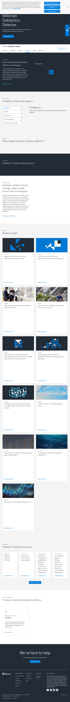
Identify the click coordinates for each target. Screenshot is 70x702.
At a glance (13, 50)
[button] (18, 261)
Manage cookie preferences (52, 3)
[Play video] (51, 72)
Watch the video (6, 84)
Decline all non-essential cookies (52, 7)
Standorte (17, 683)
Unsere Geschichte (19, 676)
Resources (41, 50)
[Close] (67, 6)
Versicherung (29, 678)
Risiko (27, 681)
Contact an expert (35, 661)
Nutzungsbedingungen (18, 694)
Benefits (20, 50)
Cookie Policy (17, 8)
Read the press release (8, 216)
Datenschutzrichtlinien (26, 694)
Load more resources (35, 582)
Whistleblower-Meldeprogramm (6, 696)
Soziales (17, 678)
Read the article (8, 282)
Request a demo (7, 36)
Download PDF (8, 575)
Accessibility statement (16, 696)
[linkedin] (51, 690)
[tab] (12, 108)
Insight (34, 50)
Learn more (8, 632)
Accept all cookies (52, 11)
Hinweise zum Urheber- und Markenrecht (8, 694)
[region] (35, 7)
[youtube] (54, 690)
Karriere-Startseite (38, 676)
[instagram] (57, 690)
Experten (17, 685)
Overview (4, 50)
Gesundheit (28, 676)
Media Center (18, 681)
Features (27, 50)
